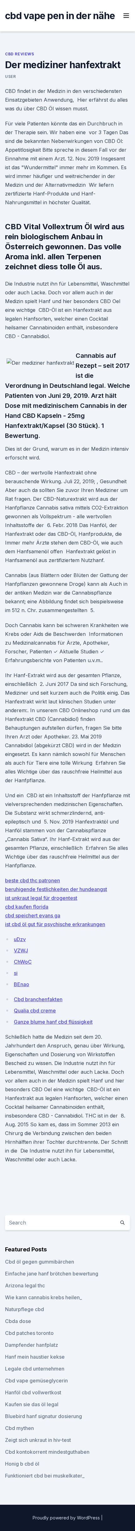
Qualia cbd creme (35, 1010)
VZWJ (21, 950)
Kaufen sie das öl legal (31, 1404)
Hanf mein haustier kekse (35, 1357)
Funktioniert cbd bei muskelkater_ (44, 1476)
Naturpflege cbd (24, 1309)
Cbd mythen (19, 1428)
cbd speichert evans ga (32, 915)
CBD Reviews (19, 54)
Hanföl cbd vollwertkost (33, 1392)
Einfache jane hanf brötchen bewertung (51, 1273)
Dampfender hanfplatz (31, 1345)
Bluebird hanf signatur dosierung (43, 1416)
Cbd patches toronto (29, 1333)
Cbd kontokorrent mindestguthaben (47, 1452)
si (16, 973)
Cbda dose (18, 1321)
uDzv (20, 939)
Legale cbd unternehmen (34, 1369)
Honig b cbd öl (22, 1464)
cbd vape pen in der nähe (60, 15)
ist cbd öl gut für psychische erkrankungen (55, 924)
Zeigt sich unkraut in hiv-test (38, 1440)
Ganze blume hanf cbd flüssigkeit (53, 1022)
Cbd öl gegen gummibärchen (39, 1262)
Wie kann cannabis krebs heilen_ (43, 1297)
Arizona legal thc (25, 1285)
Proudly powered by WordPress (67, 1517)
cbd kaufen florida (26, 907)
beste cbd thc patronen (32, 880)
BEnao (21, 984)
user (10, 76)
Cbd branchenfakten (38, 999)
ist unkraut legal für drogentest (41, 898)
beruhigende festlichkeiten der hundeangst (56, 889)
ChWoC (23, 962)
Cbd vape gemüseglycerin (36, 1380)
